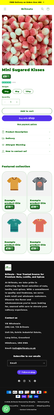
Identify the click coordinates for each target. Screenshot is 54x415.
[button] (5, 9)
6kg (17, 91)
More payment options (27, 124)
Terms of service (27, 406)
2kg (7, 91)
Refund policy (43, 402)
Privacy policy (12, 406)
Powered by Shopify (27, 402)
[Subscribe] (43, 363)
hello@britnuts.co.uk (24, 348)
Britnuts (14, 402)
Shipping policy (43, 406)
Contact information (28, 409)
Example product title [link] (12, 201)
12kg (28, 91)
